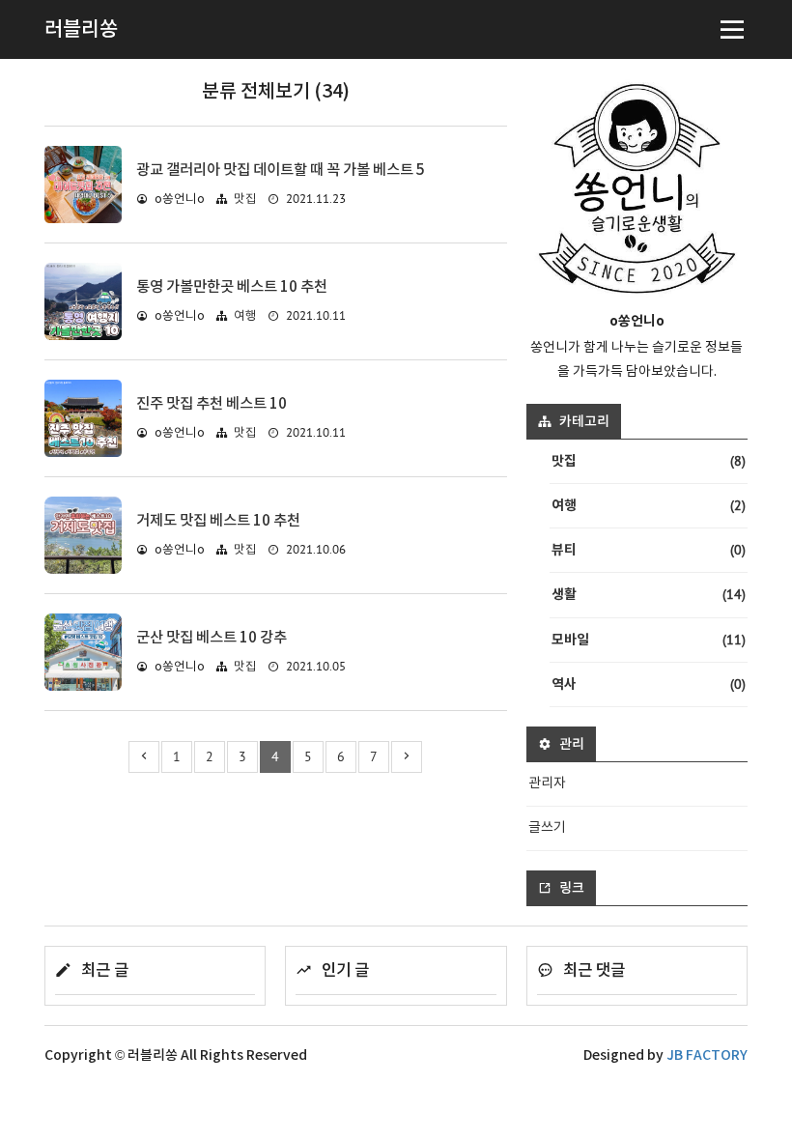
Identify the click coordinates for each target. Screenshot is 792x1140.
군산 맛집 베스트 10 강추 (211, 637)
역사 (649, 684)
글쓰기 (547, 828)
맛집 (245, 199)
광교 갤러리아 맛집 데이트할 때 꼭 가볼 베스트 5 (280, 170)
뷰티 (649, 549)
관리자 (547, 783)
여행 (245, 316)
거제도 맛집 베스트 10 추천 (218, 520)
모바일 (649, 639)
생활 (649, 594)
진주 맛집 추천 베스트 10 (211, 404)
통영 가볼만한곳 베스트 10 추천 (231, 287)
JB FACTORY (707, 1055)
